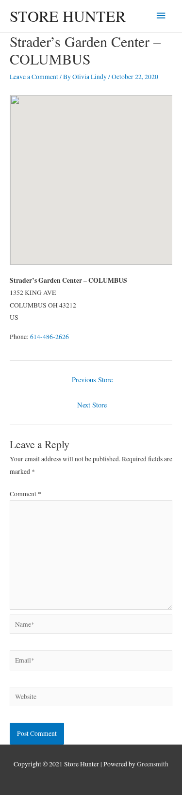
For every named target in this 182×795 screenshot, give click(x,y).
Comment (25, 493)
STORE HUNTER (68, 15)
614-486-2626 (49, 336)
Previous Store (92, 379)
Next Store (92, 404)
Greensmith (152, 764)
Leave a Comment (34, 76)
